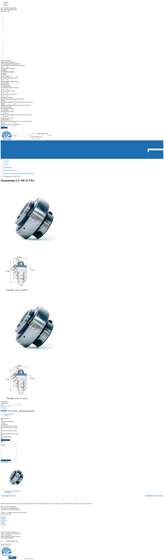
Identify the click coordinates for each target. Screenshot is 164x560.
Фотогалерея (4, 150)
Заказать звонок (35, 138)
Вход (2, 129)
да (3, 67)
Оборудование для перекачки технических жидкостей (30, 148)
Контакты (3, 524)
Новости (15, 149)
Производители (5, 147)
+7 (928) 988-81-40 (41, 134)
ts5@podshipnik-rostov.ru (12, 532)
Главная (6, 161)
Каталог (6, 164)
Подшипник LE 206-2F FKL (12, 491)
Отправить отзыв (5, 460)
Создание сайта (28, 558)
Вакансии (9, 149)
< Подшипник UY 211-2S (8, 495)
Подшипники (26, 144)
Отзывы (6, 415)
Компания (4, 517)
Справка (3, 521)
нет (8, 67)
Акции (3, 523)
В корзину (4, 408)
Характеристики (9, 414)
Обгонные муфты (35, 144)
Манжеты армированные (29, 145)
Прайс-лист (4, 520)
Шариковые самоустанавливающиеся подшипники (19, 173)
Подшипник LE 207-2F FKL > (154, 495)
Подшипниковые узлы (10, 170)
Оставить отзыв (5, 440)
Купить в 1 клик (5, 406)
